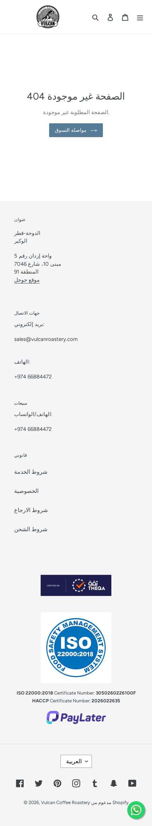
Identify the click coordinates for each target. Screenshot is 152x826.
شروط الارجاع (31, 510)
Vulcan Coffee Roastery (66, 802)
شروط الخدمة (30, 471)
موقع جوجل (27, 280)
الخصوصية (26, 491)
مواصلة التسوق (71, 130)
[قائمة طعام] (140, 17)
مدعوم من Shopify (110, 802)
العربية (74, 761)
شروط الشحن (30, 529)
